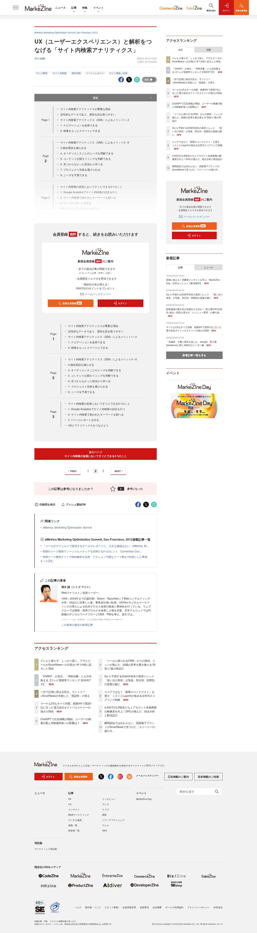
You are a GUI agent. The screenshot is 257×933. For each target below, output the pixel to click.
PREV (73, 471)
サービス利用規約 (174, 907)
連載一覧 (72, 825)
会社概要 (157, 907)
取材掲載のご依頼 (208, 776)
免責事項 (144, 907)
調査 (104, 814)
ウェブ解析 (42, 73)
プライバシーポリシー (198, 907)
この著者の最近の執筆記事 (77, 625)
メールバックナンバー (98, 294)
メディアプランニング (113, 819)
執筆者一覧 (74, 830)
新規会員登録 (72, 303)
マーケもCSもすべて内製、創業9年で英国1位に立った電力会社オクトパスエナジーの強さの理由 (66, 707)
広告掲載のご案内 (178, 776)
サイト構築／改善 (118, 73)
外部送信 (218, 907)
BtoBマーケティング (78, 814)
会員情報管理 (129, 907)
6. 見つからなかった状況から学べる (81, 164)
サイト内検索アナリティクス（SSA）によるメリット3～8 (94, 142)
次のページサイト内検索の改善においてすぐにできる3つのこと (96, 454)
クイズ (105, 809)
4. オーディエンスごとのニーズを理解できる (86, 153)
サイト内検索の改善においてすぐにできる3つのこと (99, 403)
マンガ (105, 804)
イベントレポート (95, 73)
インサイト (74, 809)
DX (69, 798)
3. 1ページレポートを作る (83, 420)
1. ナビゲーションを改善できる (79, 125)
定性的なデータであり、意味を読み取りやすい (88, 114)
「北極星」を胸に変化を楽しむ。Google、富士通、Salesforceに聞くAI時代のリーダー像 (192, 343)
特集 (84, 7)
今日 (180, 49)
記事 (74, 7)
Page (45, 120)
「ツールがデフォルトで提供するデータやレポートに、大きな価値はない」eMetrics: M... (96, 546)
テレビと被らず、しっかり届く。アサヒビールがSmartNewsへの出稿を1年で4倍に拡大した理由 (65, 664)
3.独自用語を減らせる (73, 148)
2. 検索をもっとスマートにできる (80, 131)
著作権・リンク (93, 907)
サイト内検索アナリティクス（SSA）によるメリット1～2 (94, 120)
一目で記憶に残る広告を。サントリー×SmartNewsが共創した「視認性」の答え (65, 694)
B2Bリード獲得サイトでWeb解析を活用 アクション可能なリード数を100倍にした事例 (95, 557)
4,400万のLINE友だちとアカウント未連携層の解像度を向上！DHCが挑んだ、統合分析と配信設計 (130, 711)
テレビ (105, 825)
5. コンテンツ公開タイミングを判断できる (85, 159)
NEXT (118, 471)
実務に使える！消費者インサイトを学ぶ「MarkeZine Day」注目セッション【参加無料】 (193, 281)
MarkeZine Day (144, 798)
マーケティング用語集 (45, 848)
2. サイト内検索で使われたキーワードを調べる (96, 414)
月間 (208, 49)
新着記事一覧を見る (194, 355)
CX (69, 804)
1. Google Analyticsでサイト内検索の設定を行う (96, 409)
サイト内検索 (59, 73)
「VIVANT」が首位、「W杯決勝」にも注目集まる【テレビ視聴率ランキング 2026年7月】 (66, 680)
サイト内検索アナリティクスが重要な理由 (85, 109)
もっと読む (46, 561)
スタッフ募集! (112, 907)
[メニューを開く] (15, 7)
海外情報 (76, 73)
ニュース (60, 7)
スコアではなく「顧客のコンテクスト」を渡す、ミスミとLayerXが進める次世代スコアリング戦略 (129, 695)
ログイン (122, 303)
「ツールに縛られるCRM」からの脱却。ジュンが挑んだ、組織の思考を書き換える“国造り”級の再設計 (129, 664)
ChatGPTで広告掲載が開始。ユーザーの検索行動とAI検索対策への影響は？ (65, 721)
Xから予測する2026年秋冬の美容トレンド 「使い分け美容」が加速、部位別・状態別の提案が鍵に (130, 680)
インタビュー (109, 798)
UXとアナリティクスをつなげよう (88, 425)
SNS (104, 830)
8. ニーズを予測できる (73, 175)
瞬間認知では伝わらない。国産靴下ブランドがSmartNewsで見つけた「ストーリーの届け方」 (129, 727)
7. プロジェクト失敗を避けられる (80, 169)
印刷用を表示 (47, 504)
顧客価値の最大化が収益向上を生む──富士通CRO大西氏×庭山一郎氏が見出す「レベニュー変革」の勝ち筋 (194, 310)
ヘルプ (78, 907)
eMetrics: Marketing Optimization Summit (67, 527)
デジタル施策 (75, 819)
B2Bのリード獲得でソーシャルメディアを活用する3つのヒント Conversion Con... (92, 551)
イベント (98, 7)
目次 (95, 98)
